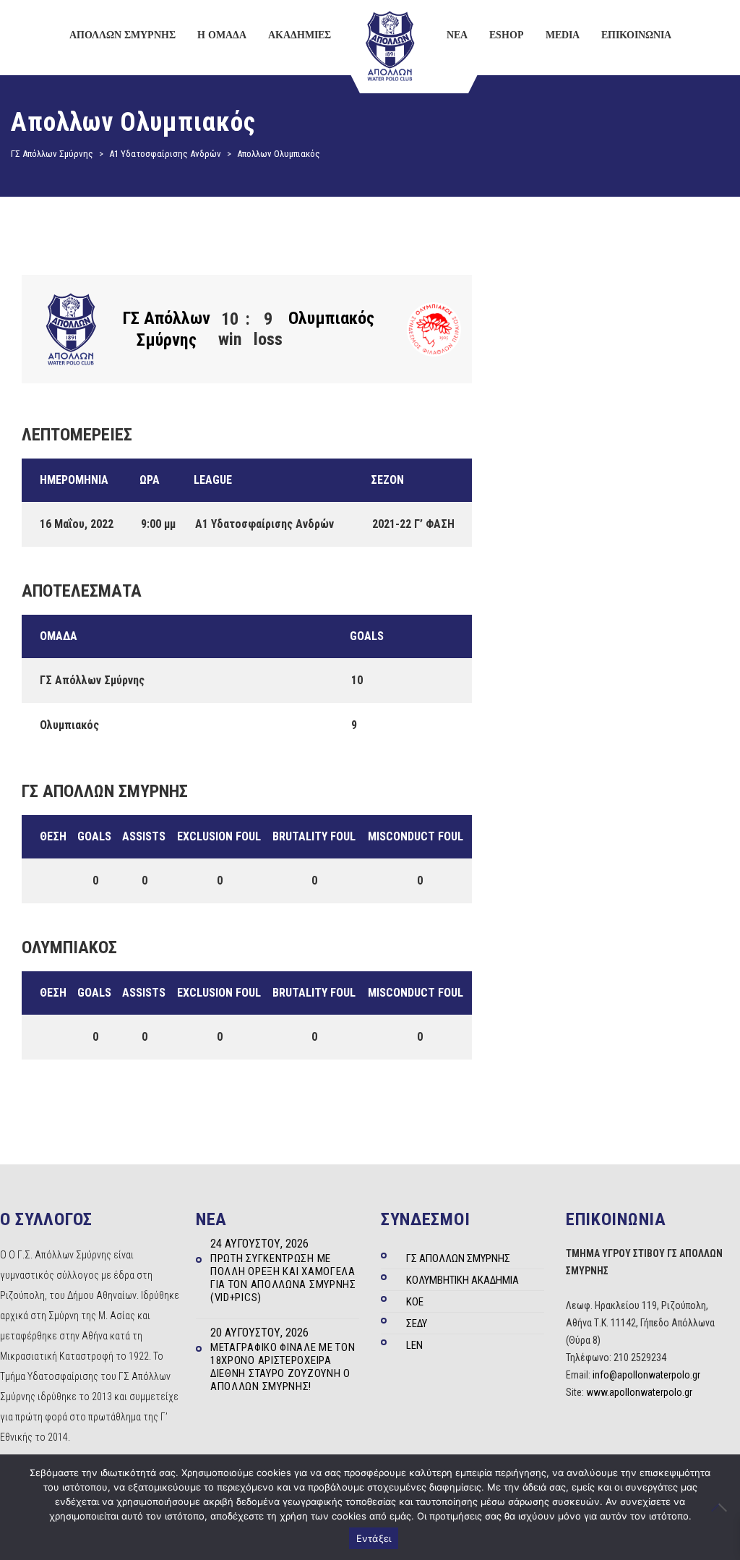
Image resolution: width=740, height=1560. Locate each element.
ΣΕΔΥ (416, 1323)
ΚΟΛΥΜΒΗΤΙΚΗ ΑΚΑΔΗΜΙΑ (462, 1280)
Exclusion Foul (219, 836)
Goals (94, 836)
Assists (143, 836)
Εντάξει (374, 1538)
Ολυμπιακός (331, 318)
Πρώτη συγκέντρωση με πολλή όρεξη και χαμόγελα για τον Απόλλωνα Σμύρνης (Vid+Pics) (283, 1278)
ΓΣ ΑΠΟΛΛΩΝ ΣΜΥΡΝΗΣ (458, 1258)
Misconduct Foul (415, 836)
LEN (414, 1345)
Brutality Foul (314, 836)
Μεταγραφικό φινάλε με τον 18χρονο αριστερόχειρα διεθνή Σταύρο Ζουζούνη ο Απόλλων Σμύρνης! (283, 1367)
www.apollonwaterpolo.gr (639, 1392)
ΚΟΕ (414, 1301)
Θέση (53, 836)
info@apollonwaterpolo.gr (646, 1375)
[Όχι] (722, 1507)
